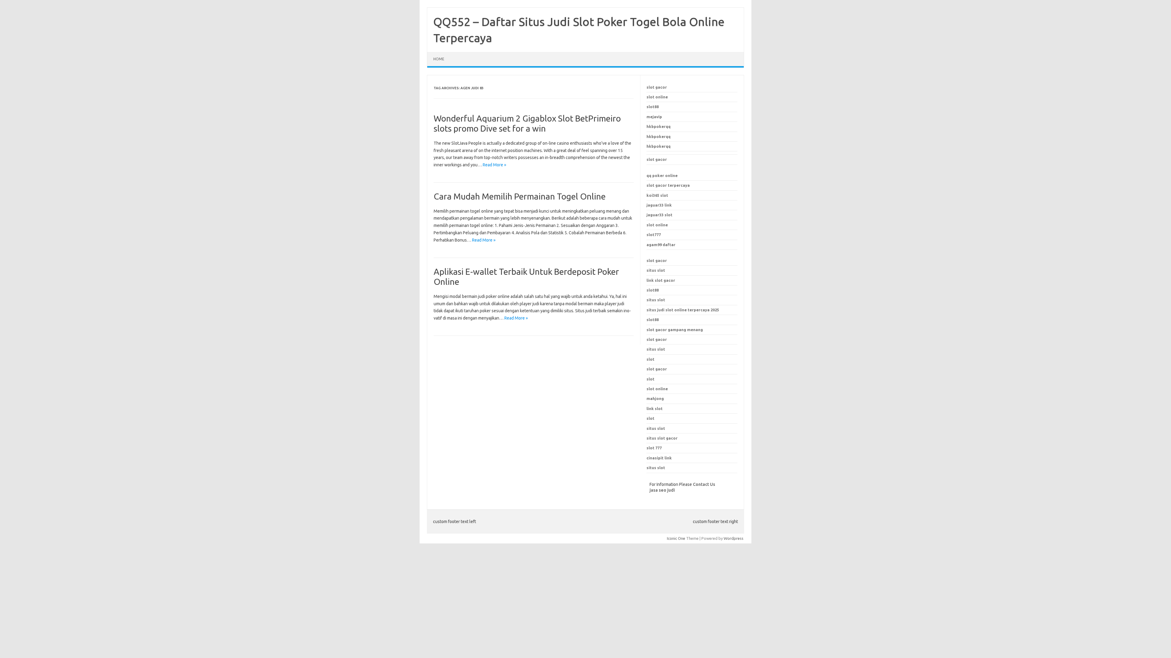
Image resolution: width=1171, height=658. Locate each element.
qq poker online (662, 175)
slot (650, 379)
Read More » (494, 164)
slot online (657, 97)
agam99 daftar (660, 244)
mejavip (654, 117)
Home (438, 59)
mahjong (655, 398)
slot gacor (656, 87)
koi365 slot (657, 195)
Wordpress (733, 538)
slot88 (652, 106)
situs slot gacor (662, 438)
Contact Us (704, 484)
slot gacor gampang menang (674, 329)
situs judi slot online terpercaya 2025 (682, 310)
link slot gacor (660, 280)
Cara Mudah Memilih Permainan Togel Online (520, 196)
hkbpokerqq (658, 126)
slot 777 (654, 448)
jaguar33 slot (659, 215)
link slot (654, 408)
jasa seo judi (662, 490)
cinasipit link (659, 458)
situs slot (655, 270)
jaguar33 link (659, 205)
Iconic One (676, 538)
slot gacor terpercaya (668, 185)
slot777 (653, 234)
